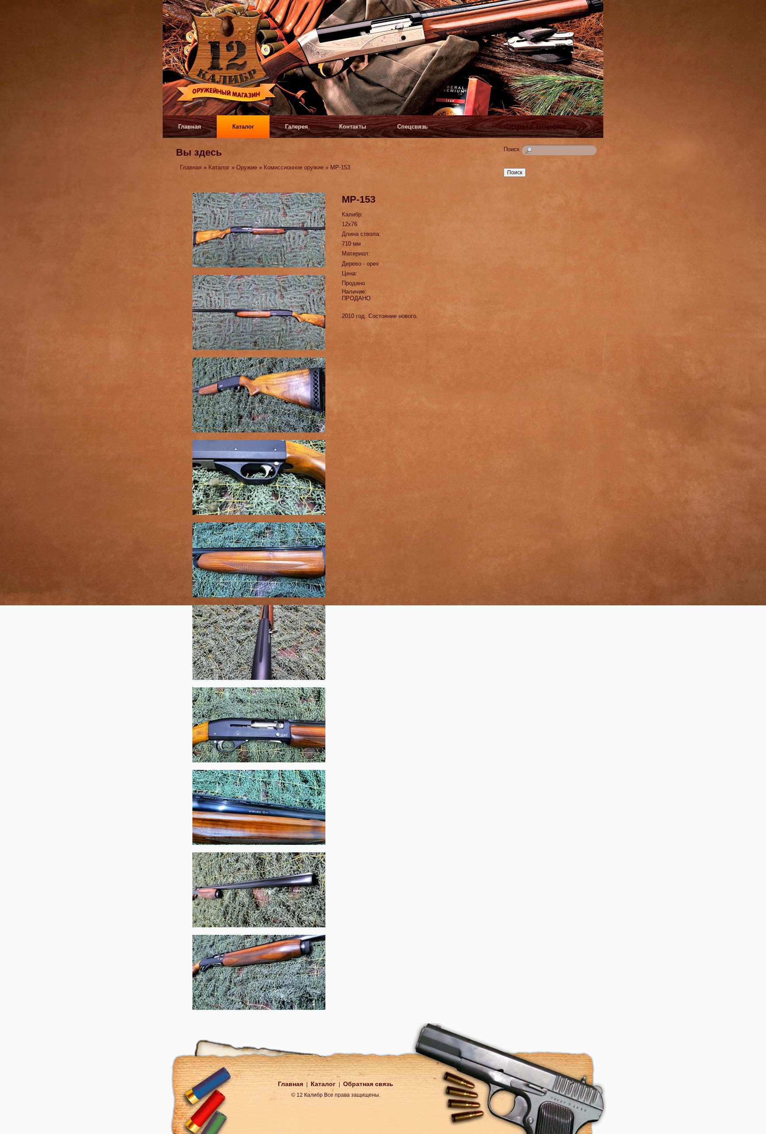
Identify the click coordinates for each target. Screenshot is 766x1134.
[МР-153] (258, 268)
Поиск (512, 149)
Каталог (243, 126)
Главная (189, 126)
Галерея (296, 126)
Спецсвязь (412, 126)
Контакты (352, 126)
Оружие (246, 167)
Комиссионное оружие (294, 167)
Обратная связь (368, 1083)
